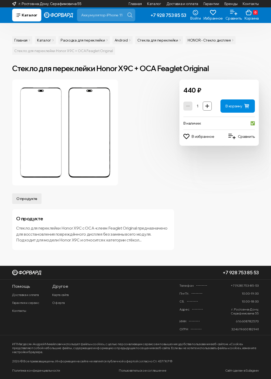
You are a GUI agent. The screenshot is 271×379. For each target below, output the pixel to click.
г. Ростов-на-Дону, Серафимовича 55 (50, 4)
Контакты (251, 4)
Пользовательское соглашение (142, 370)
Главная (135, 4)
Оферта (58, 303)
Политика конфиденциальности (36, 370)
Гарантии (211, 4)
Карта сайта (60, 295)
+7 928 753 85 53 (168, 15)
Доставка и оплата (182, 4)
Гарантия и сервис (25, 303)
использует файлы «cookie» (84, 344)
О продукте (26, 198)
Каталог (154, 4)
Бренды (230, 4)
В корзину (233, 106)
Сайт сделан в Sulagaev (242, 370)
